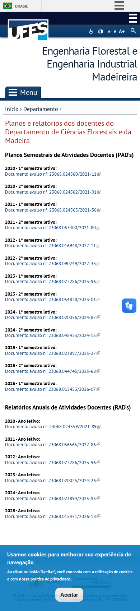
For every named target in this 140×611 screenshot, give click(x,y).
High (100, 31)
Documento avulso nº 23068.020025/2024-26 (52, 480)
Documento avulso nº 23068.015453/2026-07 (52, 389)
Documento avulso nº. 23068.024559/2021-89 (53, 426)
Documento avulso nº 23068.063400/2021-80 (52, 228)
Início (12, 108)
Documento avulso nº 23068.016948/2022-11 (52, 245)
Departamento (40, 108)
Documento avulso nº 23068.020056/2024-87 (52, 317)
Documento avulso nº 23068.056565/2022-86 (52, 444)
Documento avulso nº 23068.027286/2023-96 (52, 281)
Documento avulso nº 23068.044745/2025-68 (52, 371)
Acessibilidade (92, 31)
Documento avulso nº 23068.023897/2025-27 (52, 353)
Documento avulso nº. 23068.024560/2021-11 (53, 174)
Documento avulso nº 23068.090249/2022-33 (52, 263)
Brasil (21, 6)
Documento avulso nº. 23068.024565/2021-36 (53, 210)
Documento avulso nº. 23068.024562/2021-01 (53, 192)
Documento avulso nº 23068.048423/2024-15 (52, 335)
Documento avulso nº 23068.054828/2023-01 (52, 299)
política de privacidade (51, 579)
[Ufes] (28, 26)
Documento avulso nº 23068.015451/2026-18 (52, 516)
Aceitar (69, 595)
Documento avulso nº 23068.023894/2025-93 (52, 498)
